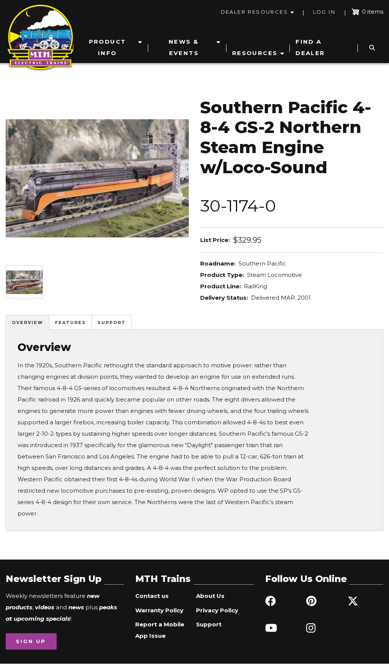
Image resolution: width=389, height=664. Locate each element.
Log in (324, 12)
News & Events (184, 47)
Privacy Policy (217, 610)
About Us (210, 595)
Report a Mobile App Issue (159, 630)
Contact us (152, 595)
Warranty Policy (159, 610)
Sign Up (31, 641)
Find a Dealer (310, 47)
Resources (255, 53)
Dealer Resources (254, 12)
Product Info (107, 47)
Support (112, 322)
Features (70, 322)
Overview (27, 322)
